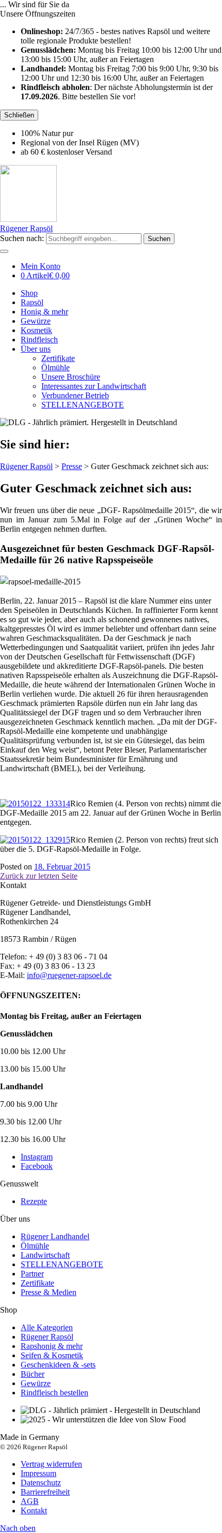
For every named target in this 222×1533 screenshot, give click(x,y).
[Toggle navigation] (4, 251)
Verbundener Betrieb (75, 395)
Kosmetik (36, 330)
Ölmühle (55, 367)
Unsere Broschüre (70, 376)
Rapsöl (32, 302)
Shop (29, 293)
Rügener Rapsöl (47, 1336)
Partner (32, 1273)
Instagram (37, 1156)
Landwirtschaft (45, 1255)
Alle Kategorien (47, 1327)
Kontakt (34, 1510)
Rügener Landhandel (55, 1236)
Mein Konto (40, 266)
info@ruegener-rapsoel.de (69, 975)
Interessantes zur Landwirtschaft (93, 386)
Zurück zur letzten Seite (38, 875)
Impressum (38, 1473)
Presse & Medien (48, 1292)
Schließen (19, 115)
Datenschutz (41, 1482)
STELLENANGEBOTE (82, 404)
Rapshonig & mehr (52, 1346)
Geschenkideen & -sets (58, 1364)
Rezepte (34, 1201)
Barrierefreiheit (45, 1491)
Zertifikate (58, 358)
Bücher (32, 1374)
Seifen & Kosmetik (52, 1355)
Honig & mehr (44, 311)
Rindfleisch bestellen (54, 1392)
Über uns (36, 348)
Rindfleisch (39, 339)
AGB (30, 1501)
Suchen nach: (22, 238)
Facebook (37, 1166)
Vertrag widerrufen (51, 1464)
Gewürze (36, 321)
